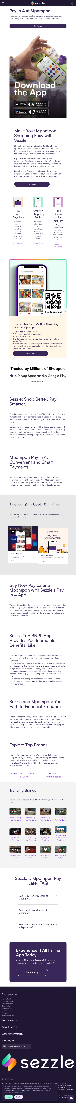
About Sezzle (9, 1026)
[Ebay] (15, 849)
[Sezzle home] (38, 3)
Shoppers (7, 994)
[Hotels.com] (15, 811)
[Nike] (30, 849)
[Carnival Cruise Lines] (60, 829)
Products (5, 1013)
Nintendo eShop (52, 776)
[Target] (45, 849)
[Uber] (45, 831)
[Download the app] (38, 962)
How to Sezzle (7, 999)
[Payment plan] (58, 202)
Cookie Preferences (7, 1079)
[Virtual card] (18, 202)
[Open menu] (3, 3)
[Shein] (60, 849)
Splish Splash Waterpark (23, 773)
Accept (8, 1097)
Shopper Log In (7, 1008)
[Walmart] (45, 811)
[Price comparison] (38, 202)
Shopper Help (6, 1006)
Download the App (8, 1001)
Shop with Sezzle (7, 1004)
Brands (4, 1011)
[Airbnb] (60, 811)
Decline (18, 1097)
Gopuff (53, 773)
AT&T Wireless (23, 776)
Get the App (38, 26)
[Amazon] (30, 811)
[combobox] (16, 1046)
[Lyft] (15, 831)
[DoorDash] (30, 831)
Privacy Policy (19, 1092)
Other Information (12, 1033)
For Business (9, 1020)
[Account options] (73, 3)
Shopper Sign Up (8, 1015)
